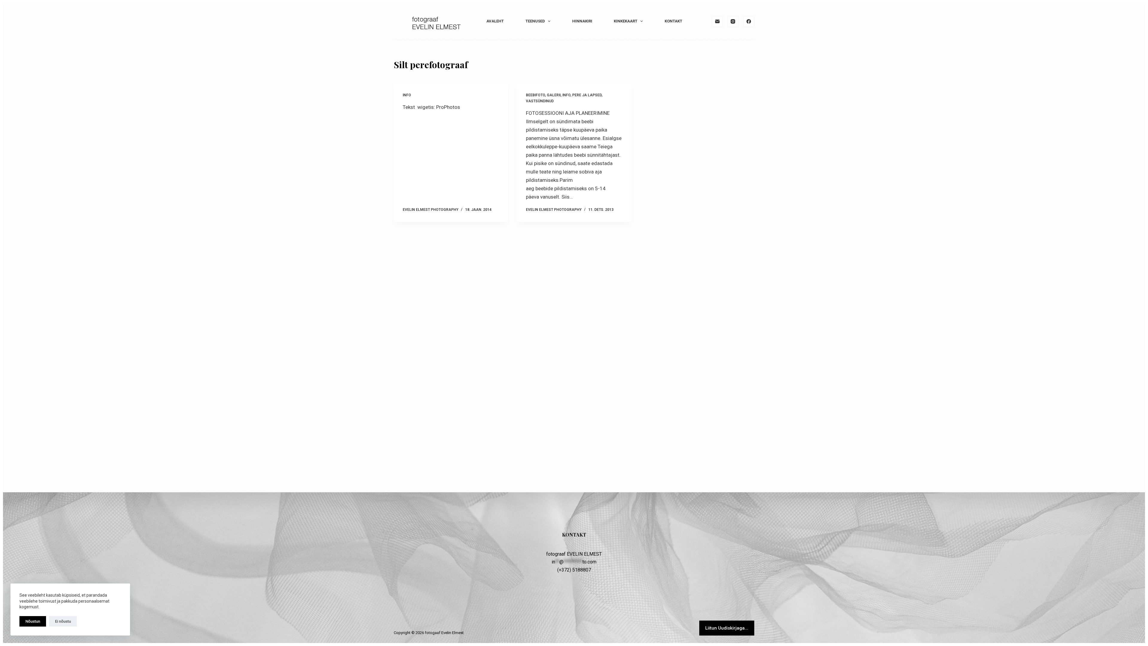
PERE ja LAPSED (587, 95)
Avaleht (495, 21)
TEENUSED (535, 21)
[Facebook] (749, 21)
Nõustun (32, 621)
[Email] (717, 21)
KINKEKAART (625, 21)
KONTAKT (673, 21)
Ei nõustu (63, 621)
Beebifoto (535, 95)
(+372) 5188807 (574, 570)
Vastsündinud (540, 101)
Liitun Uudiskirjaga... (726, 628)
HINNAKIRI (582, 21)
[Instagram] (733, 21)
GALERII (554, 95)
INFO (407, 95)
